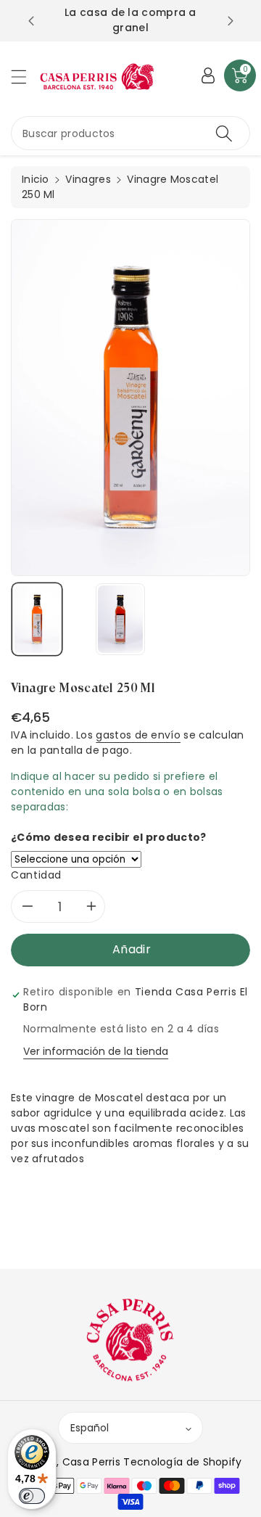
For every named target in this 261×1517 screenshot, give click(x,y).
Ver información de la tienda (95, 1051)
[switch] (32, 1496)
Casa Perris (91, 1462)
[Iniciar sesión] (208, 75)
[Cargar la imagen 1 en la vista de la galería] (37, 619)
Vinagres (87, 179)
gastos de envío (138, 735)
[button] (25, 76)
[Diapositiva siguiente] (230, 21)
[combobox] (130, 133)
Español (89, 1428)
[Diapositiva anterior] (31, 21)
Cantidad (36, 875)
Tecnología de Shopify (182, 1462)
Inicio (35, 179)
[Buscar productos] (224, 133)
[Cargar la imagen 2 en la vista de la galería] (120, 619)
